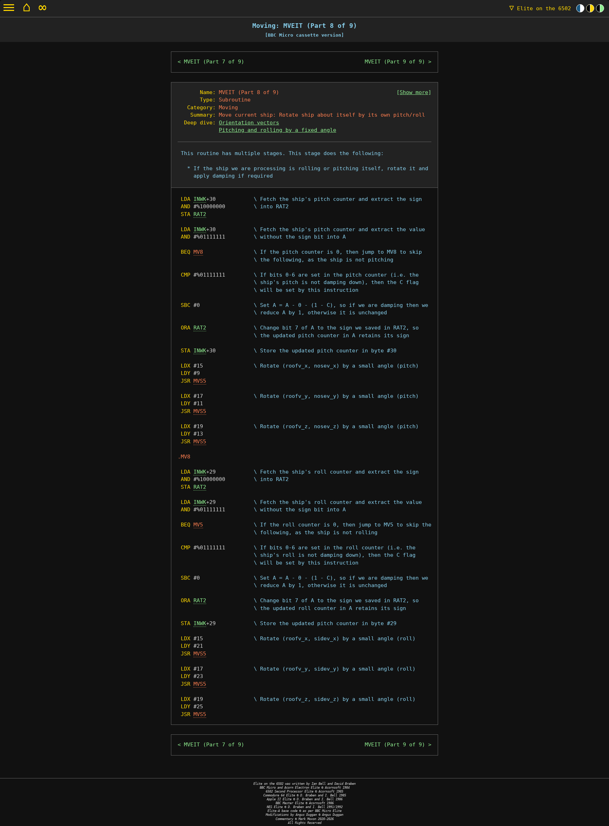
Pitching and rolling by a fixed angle (277, 130)
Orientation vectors (249, 122)
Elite (540, 8)
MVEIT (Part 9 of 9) (395, 61)
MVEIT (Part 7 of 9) (214, 61)
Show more (414, 92)
